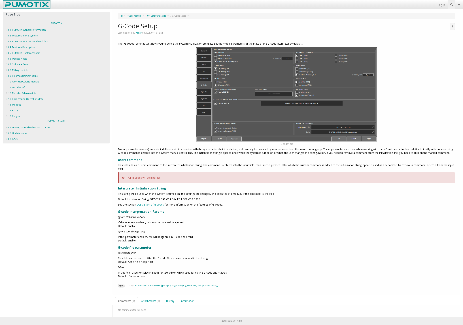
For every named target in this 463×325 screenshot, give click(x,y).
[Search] (451, 4)
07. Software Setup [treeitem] (18, 64)
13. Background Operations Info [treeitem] (26, 99)
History (170, 301)
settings (180, 285)
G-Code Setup (179, 15)
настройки (154, 285)
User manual (134, 15)
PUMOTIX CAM (56, 121)
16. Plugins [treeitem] (14, 116)
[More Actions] (452, 26)
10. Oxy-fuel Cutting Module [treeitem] (23, 81)
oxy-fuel (197, 285)
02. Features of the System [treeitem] (23, 35)
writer (139, 32)
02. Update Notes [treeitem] (17, 133)
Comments (126, 301)
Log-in (441, 4)
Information (187, 301)
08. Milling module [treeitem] (18, 70)
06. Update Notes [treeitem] (17, 58)
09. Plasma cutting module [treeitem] (23, 75)
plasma (206, 285)
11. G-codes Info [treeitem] (17, 87)
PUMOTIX (56, 23)
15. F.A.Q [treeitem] (13, 110)
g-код (172, 285)
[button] (109, 163)
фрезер (165, 285)
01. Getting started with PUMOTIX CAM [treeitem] (29, 127)
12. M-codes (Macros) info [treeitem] (22, 93)
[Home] (122, 15)
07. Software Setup (156, 15)
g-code (188, 285)
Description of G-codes (150, 204)
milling (214, 285)
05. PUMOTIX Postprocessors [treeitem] (24, 52)
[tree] (56, 73)
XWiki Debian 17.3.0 (232, 320)
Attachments (150, 301)
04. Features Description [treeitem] (21, 47)
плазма (143, 285)
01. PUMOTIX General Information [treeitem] (27, 29)
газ (137, 285)
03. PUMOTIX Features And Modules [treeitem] (28, 41)
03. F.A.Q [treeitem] (13, 139)
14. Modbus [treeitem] (14, 104)
